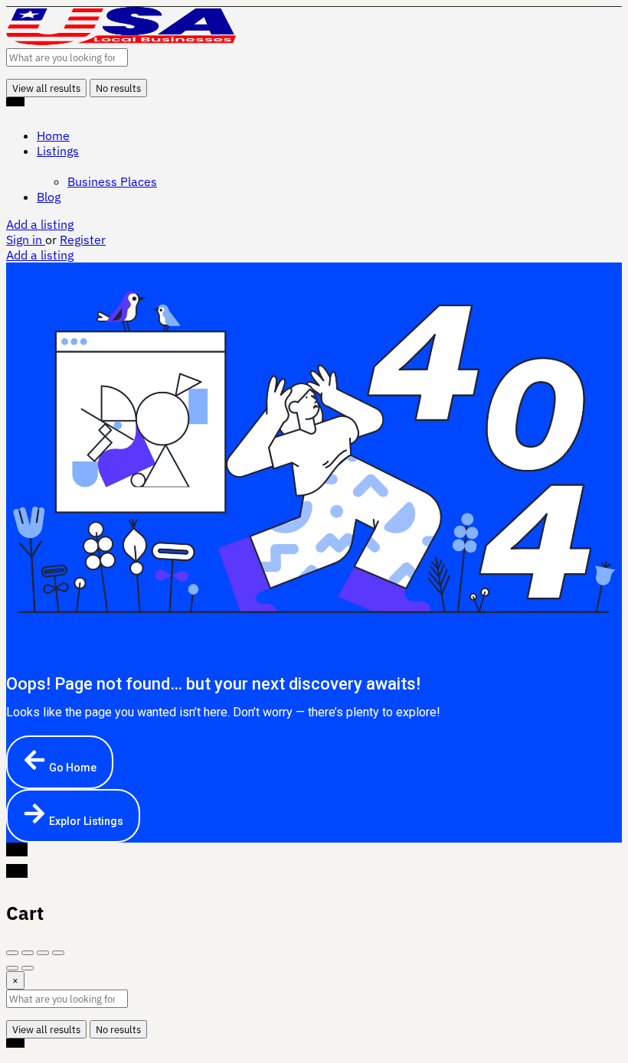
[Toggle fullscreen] (43, 953)
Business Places (112, 181)
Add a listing (40, 224)
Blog (49, 196)
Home (53, 135)
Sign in (25, 239)
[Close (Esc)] (12, 953)
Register (83, 239)
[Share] (27, 953)
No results (118, 88)
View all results (46, 88)
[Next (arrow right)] (27, 968)
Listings (58, 150)
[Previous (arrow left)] (12, 968)
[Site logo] (121, 40)
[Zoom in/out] (58, 953)
